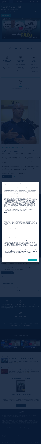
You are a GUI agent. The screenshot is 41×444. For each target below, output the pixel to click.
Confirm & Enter (33, 259)
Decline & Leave (23, 259)
